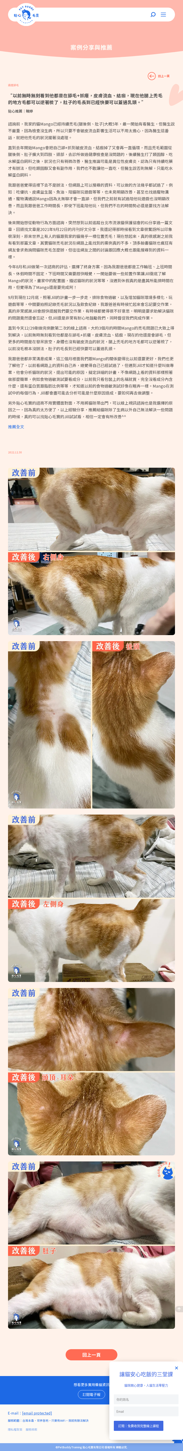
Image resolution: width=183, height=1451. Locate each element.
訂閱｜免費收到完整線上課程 (138, 1426)
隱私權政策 (15, 1429)
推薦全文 (16, 426)
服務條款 (31, 1429)
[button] (177, 1368)
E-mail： (15, 1413)
